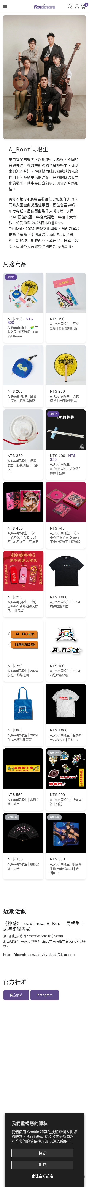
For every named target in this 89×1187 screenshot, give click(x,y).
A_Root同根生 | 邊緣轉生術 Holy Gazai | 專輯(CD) (65, 868)
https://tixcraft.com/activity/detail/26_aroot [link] (38, 954)
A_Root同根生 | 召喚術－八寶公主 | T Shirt (65, 737)
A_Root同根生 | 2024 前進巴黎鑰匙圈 (23, 673)
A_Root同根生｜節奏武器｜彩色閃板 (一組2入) (23, 465)
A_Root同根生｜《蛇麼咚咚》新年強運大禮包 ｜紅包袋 (23, 606)
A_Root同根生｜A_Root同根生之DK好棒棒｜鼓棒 (65, 468)
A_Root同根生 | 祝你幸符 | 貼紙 (65, 802)
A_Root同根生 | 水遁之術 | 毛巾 (23, 802)
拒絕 (42, 1165)
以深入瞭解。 (60, 1141)
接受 (42, 1153)
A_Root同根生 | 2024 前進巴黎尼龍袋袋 (23, 737)
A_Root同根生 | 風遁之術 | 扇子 (23, 866)
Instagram (44, 995)
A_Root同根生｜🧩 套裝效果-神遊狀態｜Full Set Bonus (23, 332)
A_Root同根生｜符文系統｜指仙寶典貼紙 (64, 326)
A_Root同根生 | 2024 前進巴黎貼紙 (65, 673)
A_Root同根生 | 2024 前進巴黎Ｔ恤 (65, 604)
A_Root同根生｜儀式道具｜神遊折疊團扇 (64, 399)
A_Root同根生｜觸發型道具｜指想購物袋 (22, 399)
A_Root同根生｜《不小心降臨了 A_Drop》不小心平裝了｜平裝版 (23, 537)
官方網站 (16, 995)
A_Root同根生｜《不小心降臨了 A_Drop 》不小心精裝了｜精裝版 (65, 537)
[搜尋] (69, 6)
